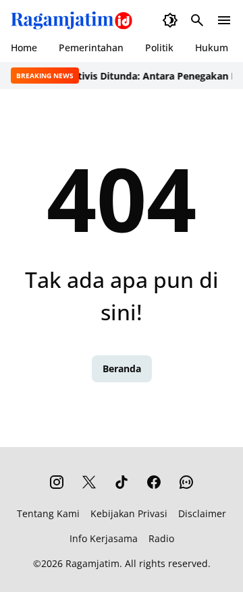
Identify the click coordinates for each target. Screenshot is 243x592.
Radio (161, 538)
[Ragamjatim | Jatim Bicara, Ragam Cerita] (71, 20)
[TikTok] (121, 482)
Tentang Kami (48, 513)
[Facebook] (153, 482)
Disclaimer (202, 513)
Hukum (211, 47)
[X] (89, 482)
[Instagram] (56, 482)
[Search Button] (197, 20)
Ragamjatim (92, 563)
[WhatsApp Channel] (186, 482)
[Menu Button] (224, 20)
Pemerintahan (91, 47)
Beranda (122, 368)
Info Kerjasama (104, 538)
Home (24, 47)
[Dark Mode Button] (170, 20)
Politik (159, 47)
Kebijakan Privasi (128, 513)
